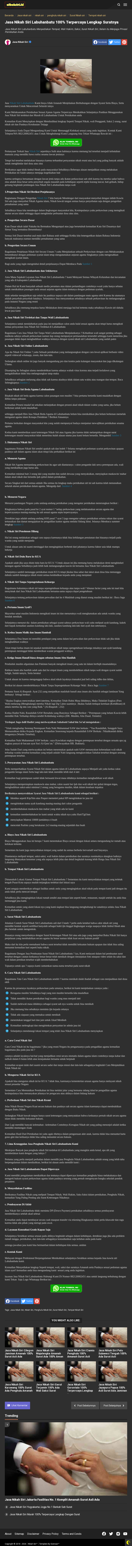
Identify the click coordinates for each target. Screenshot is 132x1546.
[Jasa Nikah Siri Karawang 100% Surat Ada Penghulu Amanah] (19, 1371)
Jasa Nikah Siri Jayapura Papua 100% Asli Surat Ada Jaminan (113, 1387)
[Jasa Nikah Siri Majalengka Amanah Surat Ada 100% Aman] (50, 1337)
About (8, 1533)
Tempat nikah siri (76, 1310)
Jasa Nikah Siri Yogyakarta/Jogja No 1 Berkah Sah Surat (41, 1507)
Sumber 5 (18, 524)
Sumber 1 (87, 264)
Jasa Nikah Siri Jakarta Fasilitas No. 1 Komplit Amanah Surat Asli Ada (52, 1499)
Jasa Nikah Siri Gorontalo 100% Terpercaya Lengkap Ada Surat (80, 1389)
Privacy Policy (50, 1533)
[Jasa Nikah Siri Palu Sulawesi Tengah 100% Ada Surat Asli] (113, 1337)
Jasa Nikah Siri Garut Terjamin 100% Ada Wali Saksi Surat (49, 1387)
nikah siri (29, 1310)
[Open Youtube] (125, 1534)
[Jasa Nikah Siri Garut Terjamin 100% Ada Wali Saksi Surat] (50, 1371)
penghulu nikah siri (43, 1310)
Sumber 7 (104, 685)
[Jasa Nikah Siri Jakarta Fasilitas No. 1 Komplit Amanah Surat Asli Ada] (66, 1459)
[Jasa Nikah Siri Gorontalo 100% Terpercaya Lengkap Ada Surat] (81, 1371)
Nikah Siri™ (33, 1544)
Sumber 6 (10, 600)
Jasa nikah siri (17, 1310)
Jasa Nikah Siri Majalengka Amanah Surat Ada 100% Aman (49, 1353)
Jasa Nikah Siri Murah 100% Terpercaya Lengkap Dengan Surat (45, 1514)
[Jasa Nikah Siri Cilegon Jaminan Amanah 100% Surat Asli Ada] (19, 1337)
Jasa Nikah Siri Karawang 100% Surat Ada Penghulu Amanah (19, 1387)
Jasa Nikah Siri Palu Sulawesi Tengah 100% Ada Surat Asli (113, 1353)
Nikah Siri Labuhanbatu (22, 103)
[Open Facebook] (104, 1534)
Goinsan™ (55, 1544)
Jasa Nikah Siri (20, 42)
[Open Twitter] (111, 1534)
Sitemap (19, 1533)
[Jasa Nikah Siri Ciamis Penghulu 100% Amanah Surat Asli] (81, 1337)
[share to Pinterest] (124, 42)
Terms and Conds (71, 1533)
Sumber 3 (116, 435)
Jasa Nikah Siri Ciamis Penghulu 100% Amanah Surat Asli (81, 1353)
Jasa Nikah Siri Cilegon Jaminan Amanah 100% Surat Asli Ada (19, 1353)
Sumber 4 (67, 486)
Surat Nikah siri (60, 1310)
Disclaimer (33, 1533)
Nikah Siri (34, 151)
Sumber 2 (25, 382)
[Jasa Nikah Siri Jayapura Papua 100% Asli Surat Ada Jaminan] (113, 1371)
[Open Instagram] (118, 1534)
